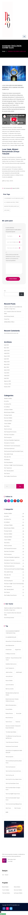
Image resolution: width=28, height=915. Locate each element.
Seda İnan (18, 721)
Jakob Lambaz (9, 672)
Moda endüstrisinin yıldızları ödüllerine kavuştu (12, 700)
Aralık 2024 (6, 353)
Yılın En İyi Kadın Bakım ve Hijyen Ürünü (13, 788)
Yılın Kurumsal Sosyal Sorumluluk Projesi (13, 451)
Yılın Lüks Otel (7, 457)
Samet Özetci (9, 721)
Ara (5, 290)
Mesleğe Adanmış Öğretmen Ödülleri (12, 694)
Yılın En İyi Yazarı (8, 429)
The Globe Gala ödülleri (11, 732)
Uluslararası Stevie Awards (12, 746)
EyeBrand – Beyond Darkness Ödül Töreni (13, 658)
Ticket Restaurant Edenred (12, 742)
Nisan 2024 (6, 364)
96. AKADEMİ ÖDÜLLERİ (11, 637)
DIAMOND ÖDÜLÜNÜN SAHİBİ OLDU (11, 206)
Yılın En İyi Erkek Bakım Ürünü (12, 783)
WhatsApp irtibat (12, 859)
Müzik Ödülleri (5, 886)
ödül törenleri (17, 808)
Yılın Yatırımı (7, 473)
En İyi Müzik (7, 406)
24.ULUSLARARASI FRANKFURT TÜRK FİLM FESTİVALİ (13, 632)
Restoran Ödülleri (8, 418)
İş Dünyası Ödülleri (8, 409)
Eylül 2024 (6, 359)
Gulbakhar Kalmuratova (11, 664)
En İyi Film (6, 401)
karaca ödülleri (9, 680)
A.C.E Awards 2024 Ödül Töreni (11, 202)
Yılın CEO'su (7, 426)
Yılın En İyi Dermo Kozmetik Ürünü (13, 771)
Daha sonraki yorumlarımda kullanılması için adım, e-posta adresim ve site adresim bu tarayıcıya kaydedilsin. (13, 257)
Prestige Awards (8, 415)
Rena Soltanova (9, 717)
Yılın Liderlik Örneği (8, 454)
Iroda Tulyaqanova (10, 668)
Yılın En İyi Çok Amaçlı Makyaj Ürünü (14, 804)
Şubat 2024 (6, 370)
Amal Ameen (9, 649)
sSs (3, 874)
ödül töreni (8, 808)
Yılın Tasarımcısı (8, 468)
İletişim (6, 874)
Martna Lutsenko (10, 688)
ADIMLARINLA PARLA (9, 322)
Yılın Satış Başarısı (8, 462)
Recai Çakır (18, 713)
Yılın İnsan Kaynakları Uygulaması (12, 440)
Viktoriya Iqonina (9, 756)
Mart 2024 (6, 367)
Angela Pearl (18, 649)
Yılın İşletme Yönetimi (9, 443)
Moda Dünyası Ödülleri (9, 412)
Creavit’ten (6, 319)
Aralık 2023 (6, 375)
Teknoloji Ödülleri (8, 420)
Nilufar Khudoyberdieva (11, 705)
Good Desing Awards (9, 316)
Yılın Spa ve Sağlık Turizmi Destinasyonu (13, 465)
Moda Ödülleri (17, 886)
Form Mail (10, 861)
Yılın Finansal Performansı (10, 431)
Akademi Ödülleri (8, 398)
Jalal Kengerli (19, 672)
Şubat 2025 (6, 350)
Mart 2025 (6, 347)
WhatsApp (3, 914)
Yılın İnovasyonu (8, 437)
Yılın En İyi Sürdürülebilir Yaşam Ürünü (13, 798)
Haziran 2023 (7, 386)
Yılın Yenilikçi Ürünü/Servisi (10, 476)
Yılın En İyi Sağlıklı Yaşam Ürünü (13, 793)
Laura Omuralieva (10, 684)
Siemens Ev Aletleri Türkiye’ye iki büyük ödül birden (13, 726)
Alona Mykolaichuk (10, 645)
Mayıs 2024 (6, 361)
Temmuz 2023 (7, 384)
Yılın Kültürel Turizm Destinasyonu (12, 445)
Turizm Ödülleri (7, 423)
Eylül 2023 (6, 378)
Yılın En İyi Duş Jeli (10, 775)
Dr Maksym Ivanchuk (10, 653)
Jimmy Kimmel (9, 676)
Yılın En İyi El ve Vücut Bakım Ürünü (14, 779)
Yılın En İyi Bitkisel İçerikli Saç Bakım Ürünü (14, 761)
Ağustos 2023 (7, 381)
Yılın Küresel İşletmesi (9, 448)
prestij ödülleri (9, 709)
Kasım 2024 (7, 356)
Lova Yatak (6, 210)
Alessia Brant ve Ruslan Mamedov (13, 641)
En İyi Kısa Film (7, 404)
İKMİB (7, 812)
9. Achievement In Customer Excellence (13, 198)
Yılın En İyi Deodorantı (10, 767)
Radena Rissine (9, 713)
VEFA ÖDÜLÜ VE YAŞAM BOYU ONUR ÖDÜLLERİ (14, 751)
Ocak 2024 (6, 372)
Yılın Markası (7, 459)
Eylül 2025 (6, 345)
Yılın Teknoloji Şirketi (9, 470)
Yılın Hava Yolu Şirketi (9, 434)
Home (3, 51)
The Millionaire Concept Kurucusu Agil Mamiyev (13, 737)
